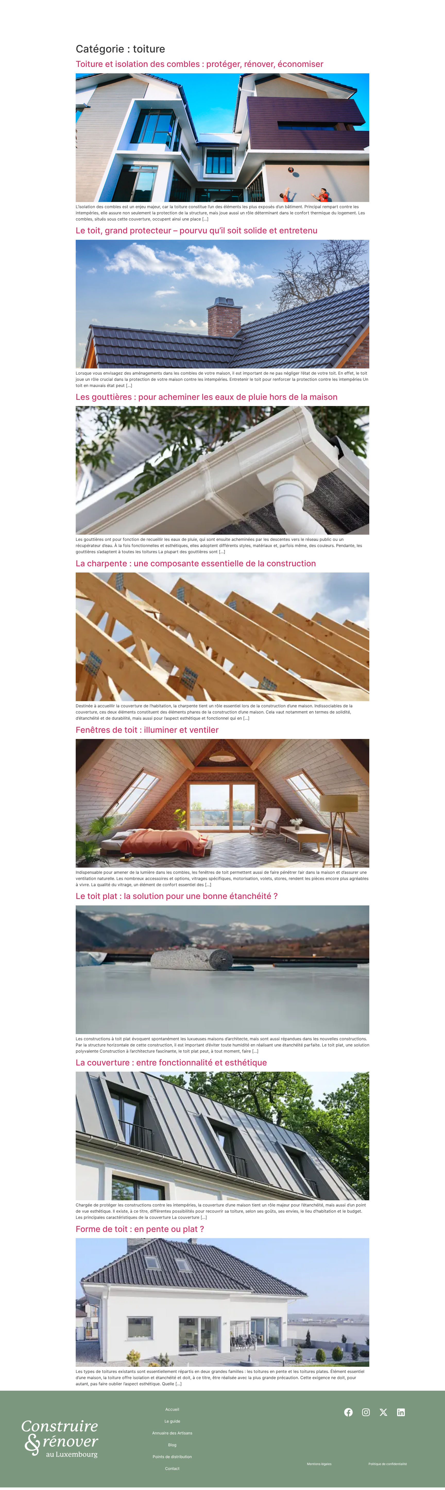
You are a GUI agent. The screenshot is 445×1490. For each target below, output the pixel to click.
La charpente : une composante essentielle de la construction (196, 563)
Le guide (155, 10)
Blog (238, 10)
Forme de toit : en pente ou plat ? (140, 1229)
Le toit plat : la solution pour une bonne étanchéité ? (177, 896)
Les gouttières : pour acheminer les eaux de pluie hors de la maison (207, 397)
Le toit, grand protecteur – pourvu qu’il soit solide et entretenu (197, 230)
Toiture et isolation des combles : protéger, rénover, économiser (199, 64)
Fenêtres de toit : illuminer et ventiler (147, 730)
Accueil (125, 10)
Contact (320, 10)
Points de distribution (277, 10)
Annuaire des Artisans (199, 10)
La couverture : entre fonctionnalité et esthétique (171, 1062)
